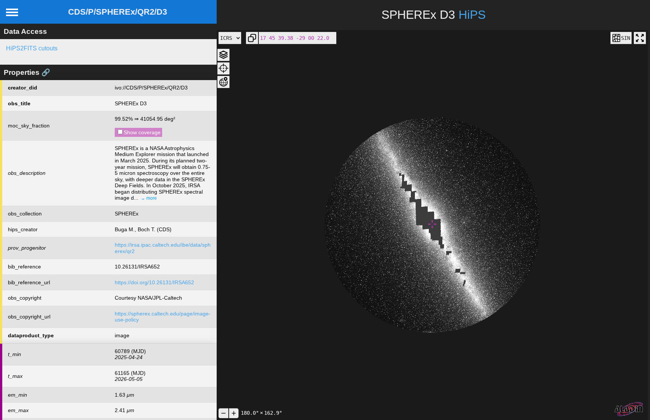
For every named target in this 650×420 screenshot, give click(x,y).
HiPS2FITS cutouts (32, 48)
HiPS (472, 14)
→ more (149, 198)
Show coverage (142, 132)
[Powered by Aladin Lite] (629, 409)
